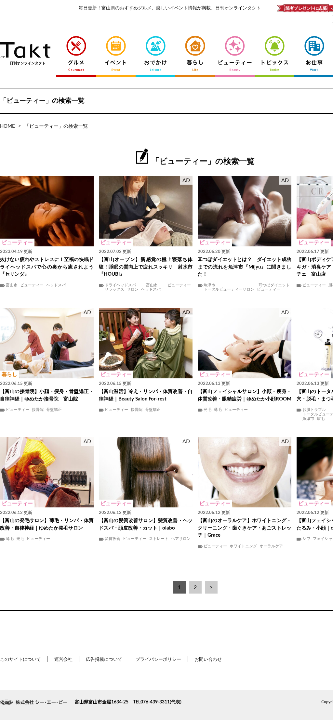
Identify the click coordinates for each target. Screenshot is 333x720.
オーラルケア (271, 546)
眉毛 (321, 419)
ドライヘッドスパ (120, 285)
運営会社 (63, 659)
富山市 (12, 285)
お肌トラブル (314, 410)
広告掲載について (104, 659)
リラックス (114, 289)
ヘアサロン (181, 539)
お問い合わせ (208, 659)
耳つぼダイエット (274, 285)
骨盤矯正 (54, 410)
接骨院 (38, 410)
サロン (133, 289)
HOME (7, 126)
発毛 (207, 410)
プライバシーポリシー (158, 659)
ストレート (158, 539)
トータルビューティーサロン (229, 289)
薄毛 (218, 410)
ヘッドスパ (56, 285)
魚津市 (209, 285)
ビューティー (32, 285)
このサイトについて (20, 659)
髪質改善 (112, 539)
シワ (306, 539)
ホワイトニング (243, 546)
